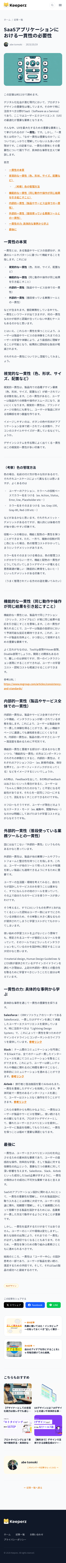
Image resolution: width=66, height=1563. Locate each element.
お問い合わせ (36, 1534)
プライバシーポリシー (15, 1539)
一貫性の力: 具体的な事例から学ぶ (29, 223)
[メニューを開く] (60, 5)
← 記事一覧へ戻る (33, 1487)
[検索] (52, 5)
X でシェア (15, 1305)
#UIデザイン (11, 1285)
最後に (13, 229)
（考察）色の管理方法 (27, 186)
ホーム (7, 19)
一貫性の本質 (16, 170)
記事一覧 (18, 19)
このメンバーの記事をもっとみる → (42, 1467)
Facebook (37, 1305)
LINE (55, 1305)
